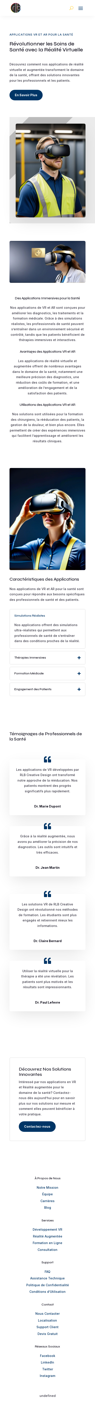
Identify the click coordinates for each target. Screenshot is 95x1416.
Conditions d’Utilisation (47, 1291)
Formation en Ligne (47, 1243)
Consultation (47, 1250)
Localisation (47, 1320)
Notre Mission (47, 1187)
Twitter (47, 1369)
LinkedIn (47, 1362)
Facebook (47, 1356)
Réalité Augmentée (47, 1236)
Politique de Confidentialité (47, 1285)
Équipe (47, 1194)
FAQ (47, 1271)
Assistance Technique (47, 1278)
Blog (47, 1207)
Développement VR (47, 1229)
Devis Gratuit (48, 1334)
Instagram (47, 1376)
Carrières (47, 1201)
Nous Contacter (47, 1313)
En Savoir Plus (26, 95)
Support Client (47, 1327)
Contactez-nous (37, 1126)
